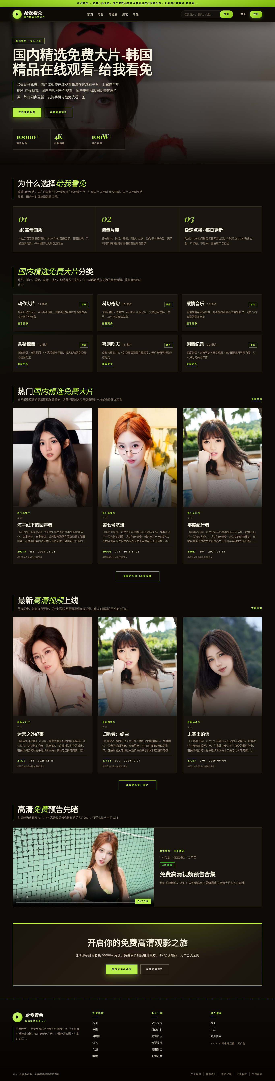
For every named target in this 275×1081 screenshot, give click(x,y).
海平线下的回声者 (34, 525)
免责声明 (257, 1074)
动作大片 (156, 1023)
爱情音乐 (156, 1036)
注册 (256, 14)
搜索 (226, 14)
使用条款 (242, 1074)
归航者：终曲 (115, 734)
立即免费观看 (27, 112)
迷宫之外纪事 (30, 734)
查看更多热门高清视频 (137, 576)
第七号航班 (113, 525)
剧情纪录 (156, 1056)
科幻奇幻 (156, 1029)
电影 (101, 14)
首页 (90, 14)
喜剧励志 (156, 1049)
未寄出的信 (198, 734)
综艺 (125, 14)
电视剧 (113, 14)
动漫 (136, 14)
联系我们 (211, 1074)
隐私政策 (226, 1074)
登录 (243, 14)
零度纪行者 (198, 525)
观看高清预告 (58, 112)
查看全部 (256, 399)
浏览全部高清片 (122, 969)
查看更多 (23, 323)
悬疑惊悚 (156, 1042)
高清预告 (216, 1036)
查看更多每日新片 (137, 785)
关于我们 (196, 1074)
